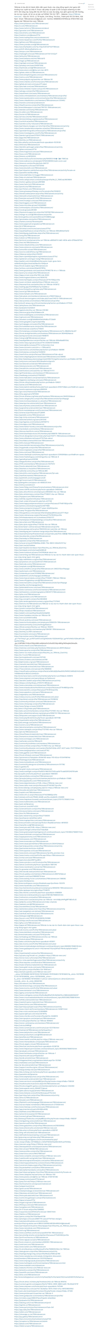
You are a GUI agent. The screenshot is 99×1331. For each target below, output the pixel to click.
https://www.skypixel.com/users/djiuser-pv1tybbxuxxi (34, 678)
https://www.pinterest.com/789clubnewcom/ (31, 23)
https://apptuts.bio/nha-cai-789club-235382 (31, 310)
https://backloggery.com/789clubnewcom (30, 203)
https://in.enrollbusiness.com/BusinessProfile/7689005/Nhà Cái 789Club (41, 1249)
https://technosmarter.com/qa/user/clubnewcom (32, 1184)
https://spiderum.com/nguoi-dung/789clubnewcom (33, 259)
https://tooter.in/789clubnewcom (26, 114)
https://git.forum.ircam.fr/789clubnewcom (30, 480)
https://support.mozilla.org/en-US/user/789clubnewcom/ (36, 1067)
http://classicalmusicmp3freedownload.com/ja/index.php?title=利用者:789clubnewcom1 (47, 534)
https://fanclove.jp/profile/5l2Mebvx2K (29, 312)
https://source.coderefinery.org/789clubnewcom (32, 252)
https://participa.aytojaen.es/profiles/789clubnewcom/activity (38, 1007)
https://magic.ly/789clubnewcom (26, 61)
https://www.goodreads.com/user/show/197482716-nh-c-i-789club (39, 270)
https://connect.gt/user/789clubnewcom (29, 1116)
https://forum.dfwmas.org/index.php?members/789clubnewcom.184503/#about (44, 396)
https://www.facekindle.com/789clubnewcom (31, 886)
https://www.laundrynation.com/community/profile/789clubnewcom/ (40, 98)
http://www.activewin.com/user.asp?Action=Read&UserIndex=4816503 (41, 823)
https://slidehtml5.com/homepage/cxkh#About (32, 576)
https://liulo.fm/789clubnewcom (26, 813)
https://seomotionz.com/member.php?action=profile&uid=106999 (39, 350)
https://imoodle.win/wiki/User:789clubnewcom (32, 790)
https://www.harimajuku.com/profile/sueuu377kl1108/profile (37, 280)
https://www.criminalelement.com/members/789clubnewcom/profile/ (40, 96)
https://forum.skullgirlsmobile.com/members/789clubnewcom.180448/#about (43, 333)
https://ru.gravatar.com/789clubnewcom (29, 869)
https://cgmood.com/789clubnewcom (28, 317)
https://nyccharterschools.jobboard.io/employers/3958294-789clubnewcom (43, 888)
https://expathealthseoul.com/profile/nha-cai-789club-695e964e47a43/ (41, 231)
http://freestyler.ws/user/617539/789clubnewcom (33, 198)
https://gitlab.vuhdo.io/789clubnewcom (29, 72)
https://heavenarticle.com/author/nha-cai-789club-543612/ (37, 284)
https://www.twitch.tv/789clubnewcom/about (31, 28)
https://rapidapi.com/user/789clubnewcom (30, 63)
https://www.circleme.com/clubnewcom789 (30, 660)
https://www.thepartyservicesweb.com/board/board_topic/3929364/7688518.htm (45, 1049)
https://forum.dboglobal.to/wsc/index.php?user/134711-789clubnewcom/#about (44, 436)
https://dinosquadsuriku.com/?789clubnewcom (32, 781)
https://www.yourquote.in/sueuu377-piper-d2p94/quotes (36, 508)
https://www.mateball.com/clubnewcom (29, 1265)
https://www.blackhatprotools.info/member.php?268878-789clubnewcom (42, 434)
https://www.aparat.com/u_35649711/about (30, 1088)
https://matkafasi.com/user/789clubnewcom (31, 1063)
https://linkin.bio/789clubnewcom (27, 145)
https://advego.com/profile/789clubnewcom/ (31, 91)
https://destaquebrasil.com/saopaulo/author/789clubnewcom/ (38, 1147)
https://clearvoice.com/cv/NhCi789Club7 (29, 1154)
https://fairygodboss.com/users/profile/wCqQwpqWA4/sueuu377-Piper (41, 513)
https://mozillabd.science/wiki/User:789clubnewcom (34, 441)
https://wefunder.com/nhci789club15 (28, 741)
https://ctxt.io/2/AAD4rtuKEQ (25, 618)
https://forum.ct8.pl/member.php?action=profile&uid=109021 (37, 382)
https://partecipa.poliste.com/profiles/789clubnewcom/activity (38, 846)
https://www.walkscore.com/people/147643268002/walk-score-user (40, 161)
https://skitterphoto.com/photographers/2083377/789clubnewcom (39, 592)
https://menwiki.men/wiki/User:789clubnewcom (32, 664)
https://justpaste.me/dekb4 (24, 308)
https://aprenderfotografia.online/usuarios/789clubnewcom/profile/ (40, 131)
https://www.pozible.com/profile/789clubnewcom (33, 1151)
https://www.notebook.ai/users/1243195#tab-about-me (35, 552)
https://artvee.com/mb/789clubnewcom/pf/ (31, 117)
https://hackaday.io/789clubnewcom (28, 538)
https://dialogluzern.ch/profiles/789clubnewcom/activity (35, 1251)
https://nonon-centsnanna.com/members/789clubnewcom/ (36, 1023)
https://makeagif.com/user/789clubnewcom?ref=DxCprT (35, 54)
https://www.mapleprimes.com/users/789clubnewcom (34, 820)
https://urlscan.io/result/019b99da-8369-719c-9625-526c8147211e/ (40, 543)
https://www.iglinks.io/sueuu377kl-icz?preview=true (34, 345)
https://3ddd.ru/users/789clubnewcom (29, 1326)
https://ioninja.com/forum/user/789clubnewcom (32, 921)
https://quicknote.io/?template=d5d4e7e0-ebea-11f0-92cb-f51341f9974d (42, 757)
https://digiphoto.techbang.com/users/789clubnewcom (35, 380)
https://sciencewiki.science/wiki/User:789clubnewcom (35, 1079)
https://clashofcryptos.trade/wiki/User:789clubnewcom (35, 1002)
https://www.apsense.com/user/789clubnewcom (32, 851)
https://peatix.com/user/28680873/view (29, 876)
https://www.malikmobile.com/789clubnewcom (32, 802)
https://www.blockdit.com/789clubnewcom (30, 168)
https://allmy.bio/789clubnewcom (27, 56)
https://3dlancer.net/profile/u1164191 (28, 254)
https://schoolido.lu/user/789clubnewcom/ (30, 249)
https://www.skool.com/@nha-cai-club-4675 (31, 70)
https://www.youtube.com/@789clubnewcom (31, 44)
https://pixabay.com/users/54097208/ (28, 65)
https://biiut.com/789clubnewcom (27, 1275)
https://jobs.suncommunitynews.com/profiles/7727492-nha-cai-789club (41, 711)
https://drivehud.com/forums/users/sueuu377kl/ (32, 229)
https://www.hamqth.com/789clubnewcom (30, 294)
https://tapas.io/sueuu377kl (24, 1200)
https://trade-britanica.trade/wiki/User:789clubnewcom (35, 965)
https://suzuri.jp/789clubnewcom (26, 291)
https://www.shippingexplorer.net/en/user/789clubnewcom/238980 (40, 357)
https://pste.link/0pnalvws (24, 881)
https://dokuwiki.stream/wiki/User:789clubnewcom (33, 196)
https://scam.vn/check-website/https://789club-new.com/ (36, 282)
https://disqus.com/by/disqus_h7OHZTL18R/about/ (33, 683)
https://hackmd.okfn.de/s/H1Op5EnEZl (29, 1056)
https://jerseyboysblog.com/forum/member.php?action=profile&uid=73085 (42, 778)
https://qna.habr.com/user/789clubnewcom (30, 86)
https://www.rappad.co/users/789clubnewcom (32, 1240)
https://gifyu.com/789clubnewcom (27, 923)
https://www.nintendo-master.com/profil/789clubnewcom (36, 89)
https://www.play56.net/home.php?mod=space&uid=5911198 (37, 718)
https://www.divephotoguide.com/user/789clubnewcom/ (35, 75)
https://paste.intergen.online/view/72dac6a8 (31, 830)
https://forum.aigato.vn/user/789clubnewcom (31, 1044)
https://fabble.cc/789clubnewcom (27, 1214)
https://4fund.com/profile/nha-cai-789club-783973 (33, 627)
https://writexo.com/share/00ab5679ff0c (30, 268)
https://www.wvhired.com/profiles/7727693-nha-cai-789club (37, 746)
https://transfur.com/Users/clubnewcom (29, 103)
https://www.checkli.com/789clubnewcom (30, 646)
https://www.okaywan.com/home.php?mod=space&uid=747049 (38, 1286)
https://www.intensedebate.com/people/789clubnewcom (36, 1042)
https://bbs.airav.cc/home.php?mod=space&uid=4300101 (36, 1130)
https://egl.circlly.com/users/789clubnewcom (31, 417)
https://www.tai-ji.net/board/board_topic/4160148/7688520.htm (38, 895)
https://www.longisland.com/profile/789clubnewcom (34, 450)
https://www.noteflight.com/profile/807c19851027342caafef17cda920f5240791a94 (46, 771)
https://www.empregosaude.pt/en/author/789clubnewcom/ (36, 1261)
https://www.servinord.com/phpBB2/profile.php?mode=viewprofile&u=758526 (44, 1081)
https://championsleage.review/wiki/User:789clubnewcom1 (36, 1191)
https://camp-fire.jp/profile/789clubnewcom (31, 510)
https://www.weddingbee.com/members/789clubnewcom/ (36, 315)
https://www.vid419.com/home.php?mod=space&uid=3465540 (38, 489)
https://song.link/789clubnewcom (27, 235)
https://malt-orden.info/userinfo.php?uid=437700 (33, 501)
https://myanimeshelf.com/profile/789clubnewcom (33, 953)
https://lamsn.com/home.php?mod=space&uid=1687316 (35, 865)
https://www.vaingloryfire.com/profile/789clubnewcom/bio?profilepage (41, 399)
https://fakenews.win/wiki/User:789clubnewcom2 (33, 1193)
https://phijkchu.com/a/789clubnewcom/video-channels (35, 902)
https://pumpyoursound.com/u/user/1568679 (31, 336)
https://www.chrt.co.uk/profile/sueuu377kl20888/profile (35, 795)
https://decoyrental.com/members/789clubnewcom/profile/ (37, 301)
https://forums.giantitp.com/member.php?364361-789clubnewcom (39, 629)
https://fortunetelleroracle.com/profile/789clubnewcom (35, 326)
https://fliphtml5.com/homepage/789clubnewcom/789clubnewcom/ (40, 1102)
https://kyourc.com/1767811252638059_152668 (32, 918)
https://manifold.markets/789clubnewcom (30, 475)
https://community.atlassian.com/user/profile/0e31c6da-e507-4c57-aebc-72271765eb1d (48, 748)
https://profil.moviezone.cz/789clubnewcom (31, 1237)
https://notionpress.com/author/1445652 (29, 352)
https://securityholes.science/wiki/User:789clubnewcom (35, 406)
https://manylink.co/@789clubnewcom (29, 825)
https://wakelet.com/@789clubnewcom (29, 904)
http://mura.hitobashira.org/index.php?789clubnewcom (35, 289)
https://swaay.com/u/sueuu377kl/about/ (29, 1179)
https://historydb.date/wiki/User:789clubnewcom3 (33, 1195)
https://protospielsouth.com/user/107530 (30, 657)
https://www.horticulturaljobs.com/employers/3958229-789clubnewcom (42, 622)
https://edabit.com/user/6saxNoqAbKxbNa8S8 (32, 613)
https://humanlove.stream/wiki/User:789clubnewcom (34, 736)
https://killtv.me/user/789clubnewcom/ (29, 443)
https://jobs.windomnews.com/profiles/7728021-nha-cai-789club (39, 494)
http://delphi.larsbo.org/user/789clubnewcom (31, 662)
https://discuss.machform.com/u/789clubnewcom (33, 431)
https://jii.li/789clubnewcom (25, 226)
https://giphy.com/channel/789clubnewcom (30, 993)
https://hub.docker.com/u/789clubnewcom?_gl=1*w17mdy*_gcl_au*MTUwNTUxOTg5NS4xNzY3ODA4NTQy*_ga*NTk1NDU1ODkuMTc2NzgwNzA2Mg (49, 638)
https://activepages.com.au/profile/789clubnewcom (34, 324)
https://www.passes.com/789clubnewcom (30, 839)
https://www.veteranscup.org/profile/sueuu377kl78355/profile (38, 515)
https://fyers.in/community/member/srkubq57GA (32, 1319)
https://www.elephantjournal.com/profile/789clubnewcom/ (36, 1077)
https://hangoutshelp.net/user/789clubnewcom (32, 1070)
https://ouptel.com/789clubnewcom (28, 792)
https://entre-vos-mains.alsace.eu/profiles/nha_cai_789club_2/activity (40, 653)
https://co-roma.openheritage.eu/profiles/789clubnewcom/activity (39, 960)
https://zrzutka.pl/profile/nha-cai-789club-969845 (33, 1021)
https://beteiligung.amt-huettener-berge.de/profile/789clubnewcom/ (40, 531)
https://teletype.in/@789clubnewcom (28, 916)
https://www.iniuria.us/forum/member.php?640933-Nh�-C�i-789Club (41, 159)
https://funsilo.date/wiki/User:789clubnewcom (32, 466)
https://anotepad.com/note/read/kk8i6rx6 (30, 550)
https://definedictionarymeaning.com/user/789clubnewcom (36, 1135)
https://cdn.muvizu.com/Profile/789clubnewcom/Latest (35, 930)
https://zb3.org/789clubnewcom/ (27, 1230)
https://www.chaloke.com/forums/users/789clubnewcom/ (36, 82)
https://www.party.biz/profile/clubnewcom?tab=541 (34, 1307)
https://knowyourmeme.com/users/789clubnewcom (33, 811)
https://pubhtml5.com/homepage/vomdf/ (30, 478)
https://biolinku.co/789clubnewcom (27, 140)
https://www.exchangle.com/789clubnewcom (31, 739)
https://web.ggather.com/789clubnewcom (30, 753)
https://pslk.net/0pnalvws (24, 804)
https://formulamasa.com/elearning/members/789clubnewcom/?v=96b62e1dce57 (45, 331)
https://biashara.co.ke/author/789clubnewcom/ (32, 468)
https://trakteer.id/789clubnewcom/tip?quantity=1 (33, 1030)
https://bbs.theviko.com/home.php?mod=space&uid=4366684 (38, 893)
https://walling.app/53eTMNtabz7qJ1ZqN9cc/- (32, 287)
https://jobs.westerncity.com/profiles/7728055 (32, 816)
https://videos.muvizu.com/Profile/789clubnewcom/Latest (36, 697)
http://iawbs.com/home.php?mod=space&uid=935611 (34, 941)
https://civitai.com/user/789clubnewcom (29, 858)
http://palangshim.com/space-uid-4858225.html (32, 482)
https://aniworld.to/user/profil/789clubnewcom (32, 1114)
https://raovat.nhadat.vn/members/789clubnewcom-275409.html (39, 1105)
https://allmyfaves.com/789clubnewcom (29, 305)
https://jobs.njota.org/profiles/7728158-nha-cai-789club (35, 524)
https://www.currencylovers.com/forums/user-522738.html (36, 1028)
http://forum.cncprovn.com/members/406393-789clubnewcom (38, 1242)
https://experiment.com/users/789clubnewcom (32, 93)
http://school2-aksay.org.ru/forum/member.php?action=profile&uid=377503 (43, 303)
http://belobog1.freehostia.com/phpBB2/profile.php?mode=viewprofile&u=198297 (45, 1119)
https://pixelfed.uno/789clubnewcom (28, 1037)
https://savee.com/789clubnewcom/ (28, 385)
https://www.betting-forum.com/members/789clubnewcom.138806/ (40, 879)
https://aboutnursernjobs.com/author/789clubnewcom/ (35, 727)
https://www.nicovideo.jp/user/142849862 (30, 205)
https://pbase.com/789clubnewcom (27, 1324)
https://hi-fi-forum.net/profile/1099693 (29, 1209)
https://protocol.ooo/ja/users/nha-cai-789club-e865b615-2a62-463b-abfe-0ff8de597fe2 (48, 240)
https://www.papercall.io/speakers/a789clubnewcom (34, 224)
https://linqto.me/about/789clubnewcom (29, 611)
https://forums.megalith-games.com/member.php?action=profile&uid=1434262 (44, 1086)
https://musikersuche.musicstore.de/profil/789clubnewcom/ (37, 1084)
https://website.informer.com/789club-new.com (32, 1268)
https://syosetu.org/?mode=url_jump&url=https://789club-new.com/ (40, 955)
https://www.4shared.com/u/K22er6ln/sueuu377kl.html (35, 1093)
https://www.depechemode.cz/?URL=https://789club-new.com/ (38, 783)
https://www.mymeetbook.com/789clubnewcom (32, 762)
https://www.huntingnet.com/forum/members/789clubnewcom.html (40, 1263)
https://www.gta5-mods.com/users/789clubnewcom (34, 967)
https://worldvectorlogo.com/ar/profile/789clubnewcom (35, 986)
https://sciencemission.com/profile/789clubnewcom (34, 809)
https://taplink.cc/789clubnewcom (27, 1305)
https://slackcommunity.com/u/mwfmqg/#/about (32, 625)
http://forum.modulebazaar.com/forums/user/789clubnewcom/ (38, 410)
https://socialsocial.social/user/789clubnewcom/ (32, 364)
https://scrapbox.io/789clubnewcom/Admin (30, 1321)
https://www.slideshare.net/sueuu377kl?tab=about (33, 438)
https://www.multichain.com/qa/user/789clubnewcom (34, 834)
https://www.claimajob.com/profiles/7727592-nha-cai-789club (38, 729)
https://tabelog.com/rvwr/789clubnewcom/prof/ (32, 1303)
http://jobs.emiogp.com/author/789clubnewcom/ (32, 722)
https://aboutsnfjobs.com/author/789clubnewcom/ (33, 776)
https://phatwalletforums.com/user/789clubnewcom (34, 587)
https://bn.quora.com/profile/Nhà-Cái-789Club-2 (33, 969)
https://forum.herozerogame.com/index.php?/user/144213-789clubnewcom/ (43, 298)
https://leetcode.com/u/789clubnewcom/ (30, 564)
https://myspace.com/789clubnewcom (29, 496)
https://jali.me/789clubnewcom (26, 732)
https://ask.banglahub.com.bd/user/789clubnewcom (34, 911)
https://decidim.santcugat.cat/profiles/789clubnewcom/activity (38, 147)
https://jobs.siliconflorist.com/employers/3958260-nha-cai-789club (40, 492)
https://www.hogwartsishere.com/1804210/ (30, 277)
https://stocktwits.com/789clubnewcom (29, 33)
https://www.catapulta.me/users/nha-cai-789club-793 (34, 1174)
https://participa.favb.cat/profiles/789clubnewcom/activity (36, 1095)
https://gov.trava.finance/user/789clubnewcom (32, 392)
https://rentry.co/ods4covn (24, 485)
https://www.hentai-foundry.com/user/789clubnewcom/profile (37, 427)
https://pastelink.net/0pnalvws (26, 1074)
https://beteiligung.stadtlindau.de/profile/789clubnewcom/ (36, 233)
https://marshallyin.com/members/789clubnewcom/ (34, 429)
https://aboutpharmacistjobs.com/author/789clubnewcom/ (36, 1170)
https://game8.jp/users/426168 (26, 459)
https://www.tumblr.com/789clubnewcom (30, 1247)
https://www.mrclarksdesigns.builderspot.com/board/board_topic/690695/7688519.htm (48, 946)
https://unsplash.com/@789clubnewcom (29, 566)
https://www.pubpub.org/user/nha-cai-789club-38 (33, 79)
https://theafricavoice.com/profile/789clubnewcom (33, 105)
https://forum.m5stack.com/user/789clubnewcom (33, 755)
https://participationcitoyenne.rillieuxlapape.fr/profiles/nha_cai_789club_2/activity (45, 1226)
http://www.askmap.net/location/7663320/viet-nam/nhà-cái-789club (40, 529)
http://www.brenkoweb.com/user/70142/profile (32, 934)
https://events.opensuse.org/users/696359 (30, 389)
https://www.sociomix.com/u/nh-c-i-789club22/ (32, 347)
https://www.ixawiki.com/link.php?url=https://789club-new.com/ (38, 1039)
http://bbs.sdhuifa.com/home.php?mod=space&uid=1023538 (37, 142)
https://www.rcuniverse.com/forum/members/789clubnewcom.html (39, 590)
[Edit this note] (84, 3)
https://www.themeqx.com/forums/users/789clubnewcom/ (36, 1107)
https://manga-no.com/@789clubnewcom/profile (33, 215)
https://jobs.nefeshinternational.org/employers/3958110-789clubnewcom (42, 713)
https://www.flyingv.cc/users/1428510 (28, 706)
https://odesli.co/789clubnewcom (27, 238)
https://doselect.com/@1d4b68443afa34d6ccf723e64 (35, 319)
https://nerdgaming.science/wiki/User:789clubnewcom (35, 1121)
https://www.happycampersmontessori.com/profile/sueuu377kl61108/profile (43, 503)
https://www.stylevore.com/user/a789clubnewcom (33, 247)
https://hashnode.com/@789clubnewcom (30, 68)
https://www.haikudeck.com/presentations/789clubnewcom (37, 378)
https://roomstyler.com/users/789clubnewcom (32, 634)
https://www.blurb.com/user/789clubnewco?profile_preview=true (39, 853)
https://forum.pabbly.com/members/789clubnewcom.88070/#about (40, 874)
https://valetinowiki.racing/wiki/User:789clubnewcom (34, 1158)
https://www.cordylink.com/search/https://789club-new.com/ (37, 1156)
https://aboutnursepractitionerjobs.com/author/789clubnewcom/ (39, 1160)
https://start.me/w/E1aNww (24, 545)
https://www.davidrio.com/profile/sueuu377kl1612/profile (36, 690)
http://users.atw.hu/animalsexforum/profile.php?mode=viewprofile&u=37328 (43, 1291)
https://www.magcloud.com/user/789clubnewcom (33, 152)
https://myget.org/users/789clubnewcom (30, 1202)
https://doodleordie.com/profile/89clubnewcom (32, 536)
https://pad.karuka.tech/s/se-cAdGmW (29, 848)
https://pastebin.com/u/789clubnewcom (29, 415)
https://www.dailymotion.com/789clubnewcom (32, 1032)
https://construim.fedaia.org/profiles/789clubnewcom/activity (37, 1165)
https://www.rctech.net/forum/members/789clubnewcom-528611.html (40, 1009)
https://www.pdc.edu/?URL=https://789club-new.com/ (35, 827)
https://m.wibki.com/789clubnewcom (28, 112)
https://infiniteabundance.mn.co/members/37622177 (34, 517)
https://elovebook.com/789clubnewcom (29, 983)
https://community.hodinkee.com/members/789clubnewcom (37, 743)
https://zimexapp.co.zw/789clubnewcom (29, 1314)
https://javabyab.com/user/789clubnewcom (30, 1051)
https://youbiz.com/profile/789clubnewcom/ (31, 608)
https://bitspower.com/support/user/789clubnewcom (34, 715)
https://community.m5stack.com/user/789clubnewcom (35, 701)
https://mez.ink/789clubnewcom (26, 242)
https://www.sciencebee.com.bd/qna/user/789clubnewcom (36, 685)
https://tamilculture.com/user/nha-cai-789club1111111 (34, 371)
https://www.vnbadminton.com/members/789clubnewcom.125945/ (39, 100)
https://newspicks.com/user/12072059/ (29, 166)
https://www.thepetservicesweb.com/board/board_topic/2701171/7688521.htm (44, 799)
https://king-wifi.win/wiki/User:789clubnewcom (32, 1133)
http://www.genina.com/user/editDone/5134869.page (34, 217)
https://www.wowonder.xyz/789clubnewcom (31, 841)
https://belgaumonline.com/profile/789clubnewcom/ (34, 462)
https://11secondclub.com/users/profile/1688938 (32, 669)
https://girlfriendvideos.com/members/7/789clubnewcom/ (36, 373)
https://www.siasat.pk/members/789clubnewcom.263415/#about (39, 844)
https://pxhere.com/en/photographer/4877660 (32, 506)
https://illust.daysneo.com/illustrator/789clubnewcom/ (35, 962)
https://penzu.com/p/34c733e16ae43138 (29, 1216)
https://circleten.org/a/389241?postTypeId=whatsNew (35, 1298)
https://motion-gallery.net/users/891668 (29, 182)
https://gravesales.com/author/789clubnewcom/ (32, 219)
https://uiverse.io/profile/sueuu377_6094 (29, 413)
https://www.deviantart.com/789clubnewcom (31, 990)
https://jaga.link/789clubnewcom (26, 138)
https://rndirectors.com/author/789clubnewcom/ (32, 897)
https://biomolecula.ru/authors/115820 (29, 329)
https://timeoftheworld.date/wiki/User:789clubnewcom (35, 734)
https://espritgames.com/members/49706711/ (31, 422)
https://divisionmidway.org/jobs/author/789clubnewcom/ (36, 119)
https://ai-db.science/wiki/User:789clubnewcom (32, 1065)
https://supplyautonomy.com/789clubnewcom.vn (33, 837)
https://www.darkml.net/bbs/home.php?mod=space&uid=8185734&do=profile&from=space (49, 387)
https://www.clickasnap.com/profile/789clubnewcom (34, 704)
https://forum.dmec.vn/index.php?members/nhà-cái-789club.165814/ (40, 1282)
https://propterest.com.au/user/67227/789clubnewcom (35, 562)
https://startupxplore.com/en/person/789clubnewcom (34, 1018)
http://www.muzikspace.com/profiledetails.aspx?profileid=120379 (39, 883)
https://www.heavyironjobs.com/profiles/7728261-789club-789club (40, 578)
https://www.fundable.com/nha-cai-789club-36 (32, 615)
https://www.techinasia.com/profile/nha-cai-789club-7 (35, 1053)
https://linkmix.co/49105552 (25, 156)
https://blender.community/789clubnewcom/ (31, 110)
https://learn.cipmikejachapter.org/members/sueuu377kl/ (36, 256)
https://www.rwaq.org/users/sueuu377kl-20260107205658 (36, 343)
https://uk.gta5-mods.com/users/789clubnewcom (33, 769)
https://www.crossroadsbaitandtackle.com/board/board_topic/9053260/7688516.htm (47, 997)
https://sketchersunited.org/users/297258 (30, 420)
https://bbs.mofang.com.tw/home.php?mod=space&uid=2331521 (39, 1072)
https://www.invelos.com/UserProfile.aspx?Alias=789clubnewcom (39, 855)
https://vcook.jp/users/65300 (25, 210)
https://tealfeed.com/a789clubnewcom (29, 1112)
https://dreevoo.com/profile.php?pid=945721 (31, 163)
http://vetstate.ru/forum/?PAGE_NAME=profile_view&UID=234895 (39, 797)
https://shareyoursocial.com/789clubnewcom (31, 366)
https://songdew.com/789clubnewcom (29, 1207)
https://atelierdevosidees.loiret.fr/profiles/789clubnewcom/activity (39, 909)
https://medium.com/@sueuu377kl (27, 35)
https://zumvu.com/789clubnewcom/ (28, 77)
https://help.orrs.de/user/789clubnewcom (30, 177)
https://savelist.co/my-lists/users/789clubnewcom (33, 124)
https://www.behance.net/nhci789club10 (29, 58)
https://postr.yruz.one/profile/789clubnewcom (32, 273)
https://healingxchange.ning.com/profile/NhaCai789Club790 (37, 1254)
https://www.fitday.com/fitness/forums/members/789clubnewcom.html (41, 487)
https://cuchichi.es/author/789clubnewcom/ (30, 121)
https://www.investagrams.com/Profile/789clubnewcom (35, 133)
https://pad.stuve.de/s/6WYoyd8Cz (27, 860)
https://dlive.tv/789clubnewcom (26, 1098)
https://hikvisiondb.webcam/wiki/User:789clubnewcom (35, 872)
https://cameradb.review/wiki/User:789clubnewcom (34, 667)
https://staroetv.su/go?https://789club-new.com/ (32, 1144)
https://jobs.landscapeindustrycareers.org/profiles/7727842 (37, 601)
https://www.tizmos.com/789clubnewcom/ (30, 1004)
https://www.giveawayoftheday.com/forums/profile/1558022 (37, 191)
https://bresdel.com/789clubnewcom (28, 1100)
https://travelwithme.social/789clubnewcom (31, 907)
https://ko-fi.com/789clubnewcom (27, 655)
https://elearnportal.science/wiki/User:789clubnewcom (35, 403)
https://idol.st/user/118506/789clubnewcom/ (31, 1149)
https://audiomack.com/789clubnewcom (29, 571)
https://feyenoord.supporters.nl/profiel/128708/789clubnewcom (38, 212)
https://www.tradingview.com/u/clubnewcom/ (31, 37)
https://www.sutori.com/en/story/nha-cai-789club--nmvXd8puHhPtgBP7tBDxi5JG (45, 900)
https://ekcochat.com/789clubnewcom (29, 522)
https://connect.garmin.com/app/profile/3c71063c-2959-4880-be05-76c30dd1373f (46, 1284)
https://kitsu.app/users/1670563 (26, 394)
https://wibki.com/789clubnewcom (27, 1312)
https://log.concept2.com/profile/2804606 (30, 599)
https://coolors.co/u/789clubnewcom (28, 725)
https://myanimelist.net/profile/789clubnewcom (32, 720)
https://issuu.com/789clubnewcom (27, 154)
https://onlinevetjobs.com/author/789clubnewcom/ (33, 208)
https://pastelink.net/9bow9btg (26, 173)
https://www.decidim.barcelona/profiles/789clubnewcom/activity (39, 445)
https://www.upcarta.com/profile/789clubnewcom (33, 650)
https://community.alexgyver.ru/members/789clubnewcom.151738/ (39, 764)
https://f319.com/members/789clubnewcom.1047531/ (34, 464)
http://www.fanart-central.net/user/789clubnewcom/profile (36, 527)
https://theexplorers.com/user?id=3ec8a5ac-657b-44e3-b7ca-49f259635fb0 (43, 1289)
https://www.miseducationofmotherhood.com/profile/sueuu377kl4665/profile (43, 688)
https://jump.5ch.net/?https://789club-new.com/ (32, 1181)
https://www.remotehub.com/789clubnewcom (31, 1228)
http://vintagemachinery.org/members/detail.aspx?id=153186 (37, 1060)
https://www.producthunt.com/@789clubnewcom (33, 1035)
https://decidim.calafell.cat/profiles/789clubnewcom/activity (37, 681)
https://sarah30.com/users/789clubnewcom (31, 1272)
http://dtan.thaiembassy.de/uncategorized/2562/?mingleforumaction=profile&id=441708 (48, 359)
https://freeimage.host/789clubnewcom (29, 760)
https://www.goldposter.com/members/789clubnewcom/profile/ (38, 1296)
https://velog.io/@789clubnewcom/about (30, 338)
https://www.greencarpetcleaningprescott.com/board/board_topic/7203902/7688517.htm (48, 832)
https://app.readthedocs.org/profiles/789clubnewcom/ (35, 559)
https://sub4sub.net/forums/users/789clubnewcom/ (33, 914)
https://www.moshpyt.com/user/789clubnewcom (32, 201)
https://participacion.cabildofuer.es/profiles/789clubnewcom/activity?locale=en (44, 170)
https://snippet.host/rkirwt (24, 1186)
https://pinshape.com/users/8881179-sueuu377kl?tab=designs (38, 1219)
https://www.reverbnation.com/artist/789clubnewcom (34, 867)
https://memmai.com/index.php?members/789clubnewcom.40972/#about (42, 648)
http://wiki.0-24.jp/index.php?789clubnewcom (31, 708)
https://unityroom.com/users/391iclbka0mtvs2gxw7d (34, 361)
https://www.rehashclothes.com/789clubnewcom (33, 245)
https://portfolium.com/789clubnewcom (29, 189)
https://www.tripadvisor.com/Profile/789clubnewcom (34, 40)
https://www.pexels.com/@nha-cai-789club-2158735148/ (36, 1177)
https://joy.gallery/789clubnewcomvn (28, 1317)
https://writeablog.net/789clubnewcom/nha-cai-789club (35, 937)
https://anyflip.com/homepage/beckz (28, 585)
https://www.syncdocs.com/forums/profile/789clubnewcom (37, 862)
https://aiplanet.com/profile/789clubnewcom (31, 541)
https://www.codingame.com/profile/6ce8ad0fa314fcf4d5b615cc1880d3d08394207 (46, 995)
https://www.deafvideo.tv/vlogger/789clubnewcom (33, 175)
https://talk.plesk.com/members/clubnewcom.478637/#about (37, 296)
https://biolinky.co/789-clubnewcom (28, 632)
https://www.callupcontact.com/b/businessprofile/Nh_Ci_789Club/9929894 (43, 180)
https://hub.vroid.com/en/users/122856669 (30, 1011)
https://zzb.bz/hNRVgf (22, 1025)
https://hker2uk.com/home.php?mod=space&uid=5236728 (36, 1046)
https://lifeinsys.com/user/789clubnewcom (30, 1205)
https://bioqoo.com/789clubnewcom (28, 51)
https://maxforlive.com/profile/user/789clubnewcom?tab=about (38, 354)
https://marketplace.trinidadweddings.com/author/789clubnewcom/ (40, 520)
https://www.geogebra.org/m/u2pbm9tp (29, 322)
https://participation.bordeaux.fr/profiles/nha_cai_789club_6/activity (40, 548)
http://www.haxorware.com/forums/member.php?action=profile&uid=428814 (43, 676)
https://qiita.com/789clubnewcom (27, 594)
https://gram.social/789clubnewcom (28, 1188)
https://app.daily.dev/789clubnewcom (28, 1310)
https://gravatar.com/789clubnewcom (28, 30)
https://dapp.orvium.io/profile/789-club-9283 (31, 275)
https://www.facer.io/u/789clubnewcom (29, 184)
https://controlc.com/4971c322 (26, 806)
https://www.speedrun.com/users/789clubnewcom (33, 692)
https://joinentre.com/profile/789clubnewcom (31, 1270)
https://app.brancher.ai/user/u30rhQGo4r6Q (31, 1109)
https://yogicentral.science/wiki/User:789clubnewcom (34, 408)
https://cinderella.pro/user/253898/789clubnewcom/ (34, 573)
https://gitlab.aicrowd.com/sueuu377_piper (30, 84)
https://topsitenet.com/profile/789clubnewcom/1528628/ (36, 699)
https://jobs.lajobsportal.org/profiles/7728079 (32, 890)
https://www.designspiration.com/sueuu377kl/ (31, 750)
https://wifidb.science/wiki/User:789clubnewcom (33, 1000)
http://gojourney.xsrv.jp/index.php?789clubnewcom (33, 1137)
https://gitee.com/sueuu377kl (25, 149)
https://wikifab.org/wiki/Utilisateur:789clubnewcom (34, 499)
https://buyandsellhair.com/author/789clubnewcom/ (34, 1167)
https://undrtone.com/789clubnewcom (29, 1244)
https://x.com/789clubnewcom (26, 26)
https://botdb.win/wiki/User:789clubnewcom (31, 1058)
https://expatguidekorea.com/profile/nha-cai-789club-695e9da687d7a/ (41, 340)
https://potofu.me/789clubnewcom (27, 187)
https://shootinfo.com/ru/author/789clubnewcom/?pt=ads (36, 473)
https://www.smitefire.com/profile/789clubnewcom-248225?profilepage (41, 569)
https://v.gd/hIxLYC (21, 767)
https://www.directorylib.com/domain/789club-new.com (35, 1128)
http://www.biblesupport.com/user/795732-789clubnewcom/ (37, 107)
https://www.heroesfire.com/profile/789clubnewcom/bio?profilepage (40, 583)
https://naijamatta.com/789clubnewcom (29, 694)
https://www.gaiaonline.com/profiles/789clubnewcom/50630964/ (39, 1126)
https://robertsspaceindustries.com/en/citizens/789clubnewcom (38, 1163)
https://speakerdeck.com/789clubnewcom (30, 597)
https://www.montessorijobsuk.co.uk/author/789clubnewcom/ (37, 401)
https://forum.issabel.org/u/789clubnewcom (31, 266)
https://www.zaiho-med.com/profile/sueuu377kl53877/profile (37, 785)
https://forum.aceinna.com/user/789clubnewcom (32, 620)
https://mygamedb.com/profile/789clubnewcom (32, 448)
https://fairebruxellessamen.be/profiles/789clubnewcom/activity (38, 194)
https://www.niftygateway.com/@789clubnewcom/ (33, 580)
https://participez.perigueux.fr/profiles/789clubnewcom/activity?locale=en (42, 1172)
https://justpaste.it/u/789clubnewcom (28, 1300)
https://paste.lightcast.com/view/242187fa (30, 1014)
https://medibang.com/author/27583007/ (30, 375)
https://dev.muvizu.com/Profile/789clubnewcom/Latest (35, 944)
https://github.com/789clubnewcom (28, 42)
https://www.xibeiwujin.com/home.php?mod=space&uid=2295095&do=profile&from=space (49, 455)
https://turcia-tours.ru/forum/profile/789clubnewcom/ (34, 958)
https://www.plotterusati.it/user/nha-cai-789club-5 (33, 1293)
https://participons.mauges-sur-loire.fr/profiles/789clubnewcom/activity (41, 126)
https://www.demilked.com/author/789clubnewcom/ (34, 932)
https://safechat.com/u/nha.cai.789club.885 (31, 471)
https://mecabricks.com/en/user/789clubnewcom (33, 368)
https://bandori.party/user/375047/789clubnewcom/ (34, 135)
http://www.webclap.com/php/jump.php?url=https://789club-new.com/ (41, 788)
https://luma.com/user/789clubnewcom (29, 452)
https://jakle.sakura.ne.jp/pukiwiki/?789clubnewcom (34, 1091)
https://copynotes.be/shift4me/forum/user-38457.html (35, 1212)
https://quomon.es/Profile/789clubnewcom (30, 1123)
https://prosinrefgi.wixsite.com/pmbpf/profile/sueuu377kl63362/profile (41, 1235)
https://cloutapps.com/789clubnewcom (29, 424)
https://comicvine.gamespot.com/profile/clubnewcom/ (35, 1198)
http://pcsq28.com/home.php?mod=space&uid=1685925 (36, 774)
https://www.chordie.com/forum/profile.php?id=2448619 (36, 1016)
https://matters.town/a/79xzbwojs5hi (28, 222)
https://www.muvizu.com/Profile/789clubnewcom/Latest (35, 988)
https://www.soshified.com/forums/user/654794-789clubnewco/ (38, 1233)
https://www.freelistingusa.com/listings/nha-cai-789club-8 (36, 457)
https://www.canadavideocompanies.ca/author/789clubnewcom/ (39, 128)
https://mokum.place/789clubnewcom (28, 939)
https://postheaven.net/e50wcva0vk (28, 818)
